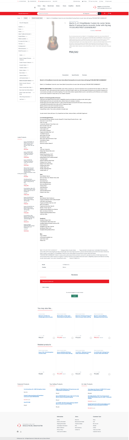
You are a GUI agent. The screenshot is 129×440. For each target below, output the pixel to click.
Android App (77, 1)
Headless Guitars (25, 39)
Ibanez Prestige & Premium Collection (28, 30)
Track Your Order (93, 1)
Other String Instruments (27, 71)
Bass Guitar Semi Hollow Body (28, 64)
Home (39, 5)
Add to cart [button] (72, 288)
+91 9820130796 (32, 1)
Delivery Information (61, 380)
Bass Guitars (24, 44)
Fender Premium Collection (28, 34)
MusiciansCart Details (79, 380)
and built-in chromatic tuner (88, 241)
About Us (78, 5)
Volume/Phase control (61, 249)
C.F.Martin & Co (76, 249)
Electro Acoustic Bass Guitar (27, 60)
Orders (94, 386)
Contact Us (42, 9)
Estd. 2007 (55, 1)
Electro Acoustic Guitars (37, 18)
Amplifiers (71, 5)
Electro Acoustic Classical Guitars (28, 57)
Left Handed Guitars (26, 49)
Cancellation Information (62, 384)
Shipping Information (61, 382)
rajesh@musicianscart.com (45, 1)
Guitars (58, 5)
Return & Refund (60, 386)
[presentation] (111, 335)
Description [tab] (65, 66)
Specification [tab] (75, 66)
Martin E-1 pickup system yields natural (63, 246)
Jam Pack (24, 74)
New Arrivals (51, 5)
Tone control (53, 249)
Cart (94, 380)
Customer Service (97, 390)
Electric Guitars (25, 41)
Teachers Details (78, 382)
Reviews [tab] (85, 66)
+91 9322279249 (22, 1)
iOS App (85, 1)
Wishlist (94, 384)
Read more (54, 288)
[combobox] (59, 13)
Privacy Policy (60, 388)
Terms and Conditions (61, 390)
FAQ (76, 384)
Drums (64, 5)
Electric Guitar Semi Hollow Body (28, 68)
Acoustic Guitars (42, 264)
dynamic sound (46, 244)
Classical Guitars (25, 47)
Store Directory (78, 386)
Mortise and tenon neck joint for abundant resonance (84, 246)
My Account (109, 1)
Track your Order (97, 388)
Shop (102, 1)
